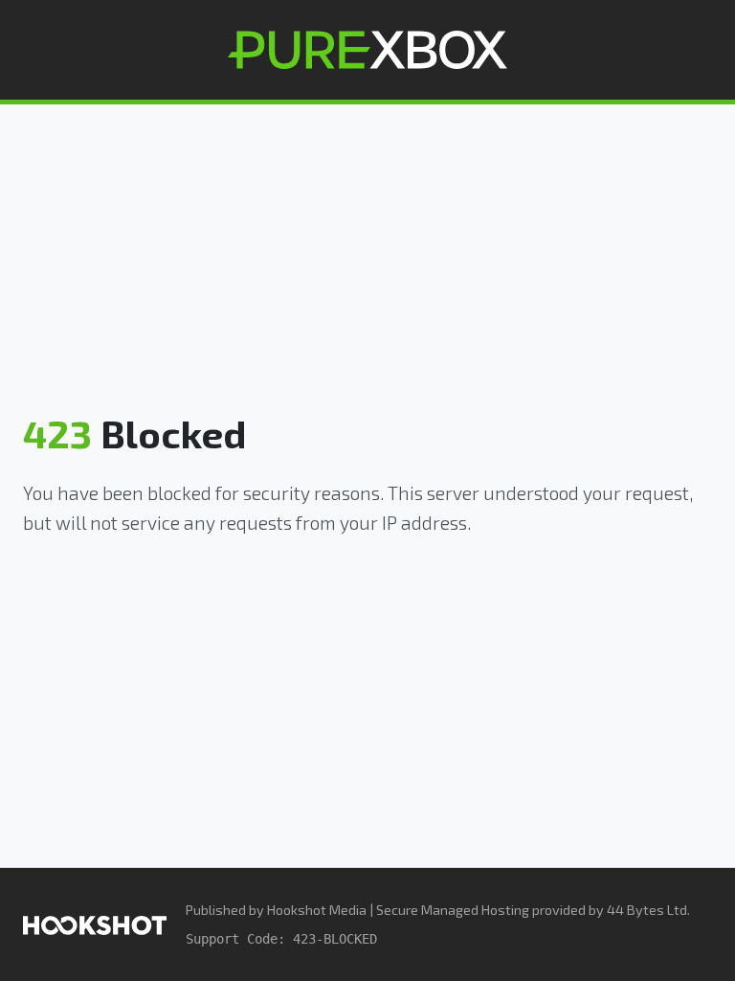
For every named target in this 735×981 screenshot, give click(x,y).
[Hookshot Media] (95, 924)
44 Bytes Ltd (647, 909)
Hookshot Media (317, 909)
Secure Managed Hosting (452, 909)
